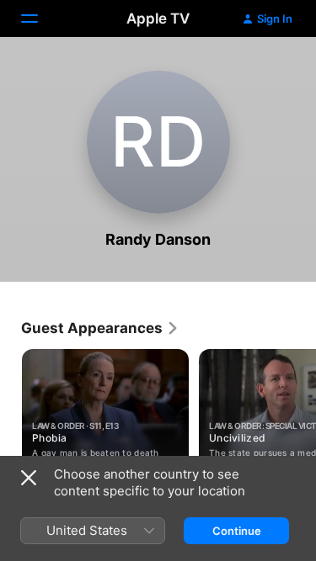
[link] (100, 328)
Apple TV (158, 18)
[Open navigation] (39, 18)
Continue (236, 530)
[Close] (28, 477)
